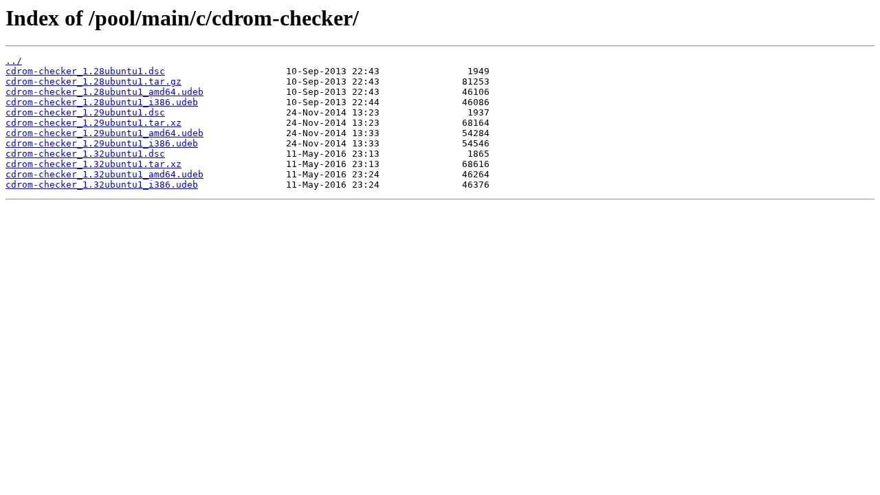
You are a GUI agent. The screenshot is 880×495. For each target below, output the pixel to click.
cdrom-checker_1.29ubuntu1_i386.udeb (102, 143)
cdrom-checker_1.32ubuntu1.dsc (85, 153)
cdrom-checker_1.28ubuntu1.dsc (85, 71)
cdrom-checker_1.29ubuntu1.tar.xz (94, 123)
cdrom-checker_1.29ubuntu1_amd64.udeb (105, 133)
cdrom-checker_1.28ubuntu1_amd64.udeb (105, 92)
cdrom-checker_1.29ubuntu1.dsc (85, 112)
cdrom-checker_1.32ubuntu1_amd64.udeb (105, 174)
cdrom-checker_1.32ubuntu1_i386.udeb (102, 184)
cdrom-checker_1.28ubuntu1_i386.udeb (102, 102)
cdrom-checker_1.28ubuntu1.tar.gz (94, 81)
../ (14, 61)
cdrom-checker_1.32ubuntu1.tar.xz (94, 164)
